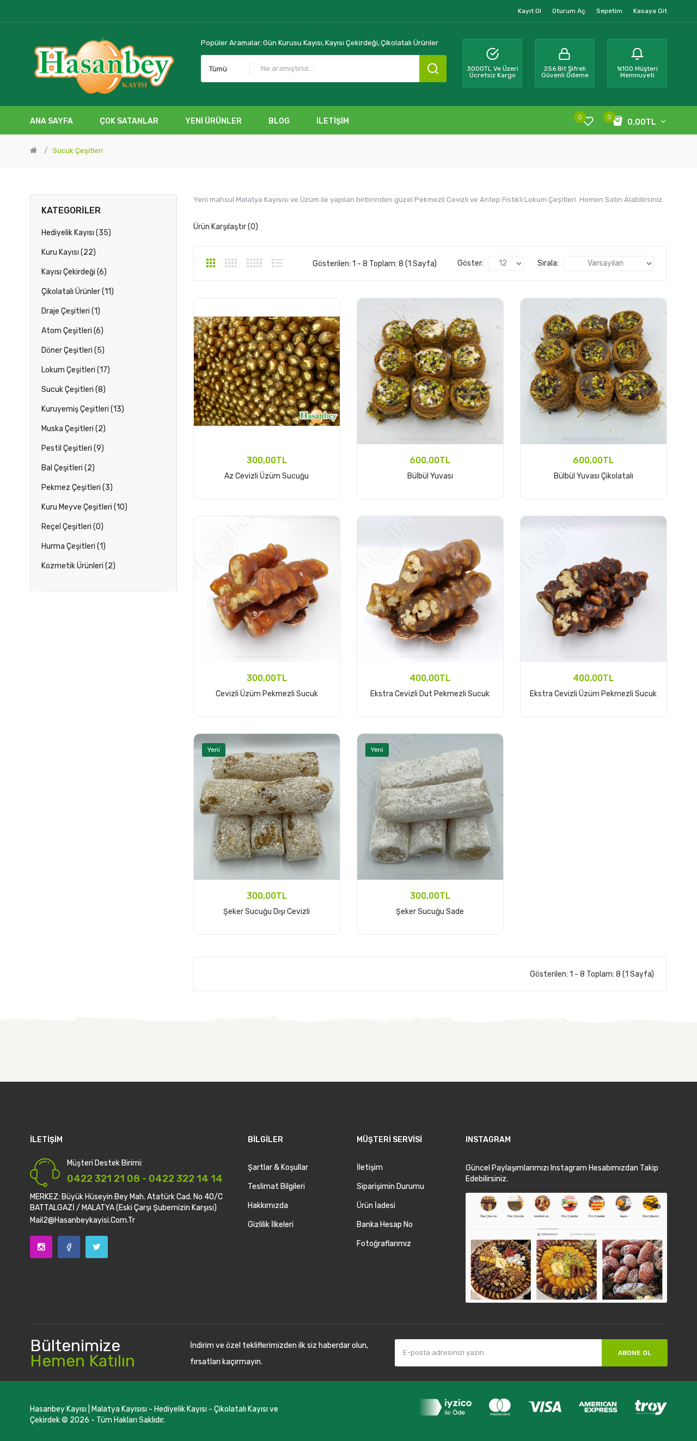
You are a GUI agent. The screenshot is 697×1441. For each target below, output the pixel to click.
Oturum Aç (568, 11)
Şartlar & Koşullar (278, 1167)
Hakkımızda (268, 1205)
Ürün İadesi (376, 1205)
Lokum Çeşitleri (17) (75, 370)
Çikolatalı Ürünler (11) (77, 291)
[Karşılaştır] (324, 328)
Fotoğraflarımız (384, 1243)
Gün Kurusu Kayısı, (293, 43)
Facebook (69, 1247)
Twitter (96, 1247)
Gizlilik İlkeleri (271, 1224)
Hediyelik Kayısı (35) (76, 232)
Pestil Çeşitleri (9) (72, 448)
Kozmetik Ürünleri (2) (78, 566)
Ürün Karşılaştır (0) (225, 226)
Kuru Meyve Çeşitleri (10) (84, 507)
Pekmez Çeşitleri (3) (77, 487)
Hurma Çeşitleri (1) (73, 546)
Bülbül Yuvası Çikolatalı (593, 476)
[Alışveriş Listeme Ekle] (324, 314)
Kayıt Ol (529, 11)
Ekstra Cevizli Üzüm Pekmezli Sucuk (593, 693)
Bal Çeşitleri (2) (68, 468)
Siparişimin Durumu (390, 1186)
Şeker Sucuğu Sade (430, 911)
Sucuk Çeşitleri (78, 150)
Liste (277, 263)
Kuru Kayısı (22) (68, 252)
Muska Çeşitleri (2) (73, 428)
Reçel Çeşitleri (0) (72, 526)
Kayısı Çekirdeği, (352, 43)
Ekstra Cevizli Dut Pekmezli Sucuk (430, 693)
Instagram (41, 1247)
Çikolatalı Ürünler (409, 43)
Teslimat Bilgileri (276, 1186)
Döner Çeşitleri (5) (73, 350)
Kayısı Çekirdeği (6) (74, 272)
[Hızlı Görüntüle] (324, 342)
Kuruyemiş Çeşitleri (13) (82, 409)
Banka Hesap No (385, 1224)
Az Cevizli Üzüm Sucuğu (266, 476)
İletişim (370, 1167)
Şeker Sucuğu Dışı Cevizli (266, 911)
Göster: (470, 263)
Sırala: (548, 263)
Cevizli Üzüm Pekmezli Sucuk (267, 693)
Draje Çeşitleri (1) (70, 311)
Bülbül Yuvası (430, 476)
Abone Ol (634, 1353)
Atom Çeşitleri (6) (72, 330)
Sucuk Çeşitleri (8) (73, 389)
